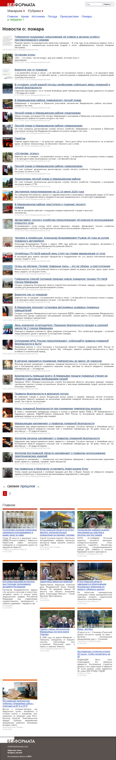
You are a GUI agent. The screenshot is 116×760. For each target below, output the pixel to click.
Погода (52, 16)
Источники (38, 16)
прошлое (27, 486)
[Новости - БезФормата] (18, 4)
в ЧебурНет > (15, 19)
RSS (29, 756)
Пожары (87, 16)
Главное (12, 16)
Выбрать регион (15, 753)
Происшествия (69, 16)
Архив (25, 16)
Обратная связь (15, 750)
